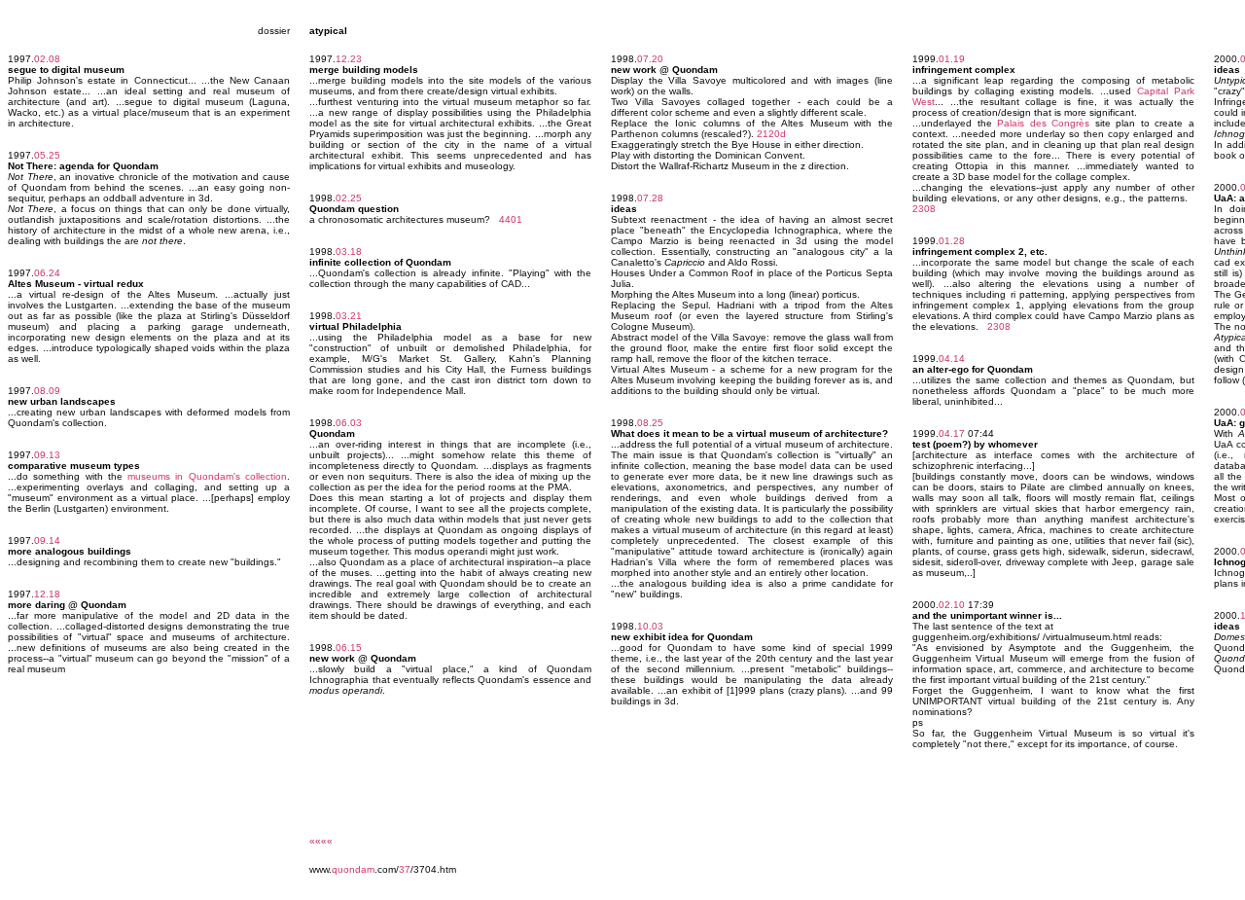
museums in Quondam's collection (207, 476)
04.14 (952, 358)
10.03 (650, 626)
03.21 (349, 315)
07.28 (650, 198)
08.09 (47, 390)
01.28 (952, 240)
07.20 (650, 59)
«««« (321, 841)
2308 (924, 208)
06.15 (349, 647)
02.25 (349, 198)
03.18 (349, 251)
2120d (771, 133)
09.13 (47, 455)
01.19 (952, 59)
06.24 (47, 273)
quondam (353, 869)
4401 (510, 219)
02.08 (47, 59)
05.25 (47, 155)
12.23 (349, 59)
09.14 (47, 540)
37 (404, 869)
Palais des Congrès (1043, 123)
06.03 (349, 422)
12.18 (47, 594)
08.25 (650, 422)
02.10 (952, 604)
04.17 (952, 433)
